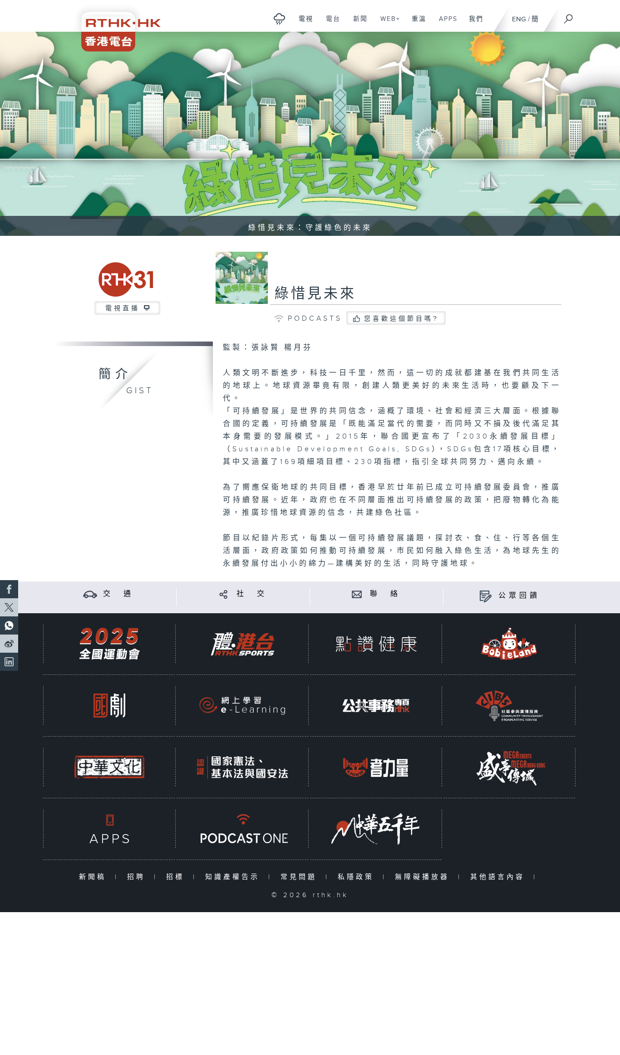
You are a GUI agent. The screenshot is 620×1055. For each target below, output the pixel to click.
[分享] (223, 594)
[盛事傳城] (509, 767)
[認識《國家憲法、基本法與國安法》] (242, 767)
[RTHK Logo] (115, 25)
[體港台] (242, 644)
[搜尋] (569, 16)
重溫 (415, 23)
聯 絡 (385, 594)
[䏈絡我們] (357, 594)
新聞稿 (94, 877)
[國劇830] (109, 705)
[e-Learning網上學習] (242, 705)
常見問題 (300, 877)
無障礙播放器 (424, 877)
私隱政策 (358, 877)
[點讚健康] (375, 644)
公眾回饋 (519, 595)
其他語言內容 (499, 877)
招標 (177, 877)
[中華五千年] (375, 829)
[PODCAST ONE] (242, 829)
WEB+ (387, 23)
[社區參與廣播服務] (509, 705)
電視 (302, 23)
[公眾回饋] (485, 596)
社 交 (251, 594)
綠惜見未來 (315, 294)
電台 (329, 23)
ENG (519, 19)
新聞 (357, 23)
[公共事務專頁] (375, 705)
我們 (472, 23)
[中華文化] (109, 767)
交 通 (118, 594)
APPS (445, 23)
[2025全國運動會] (109, 644)
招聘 (138, 877)
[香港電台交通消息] (90, 594)
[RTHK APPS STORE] (109, 829)
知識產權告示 (234, 877)
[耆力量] (375, 767)
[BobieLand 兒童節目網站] (509, 644)
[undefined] (279, 18)
